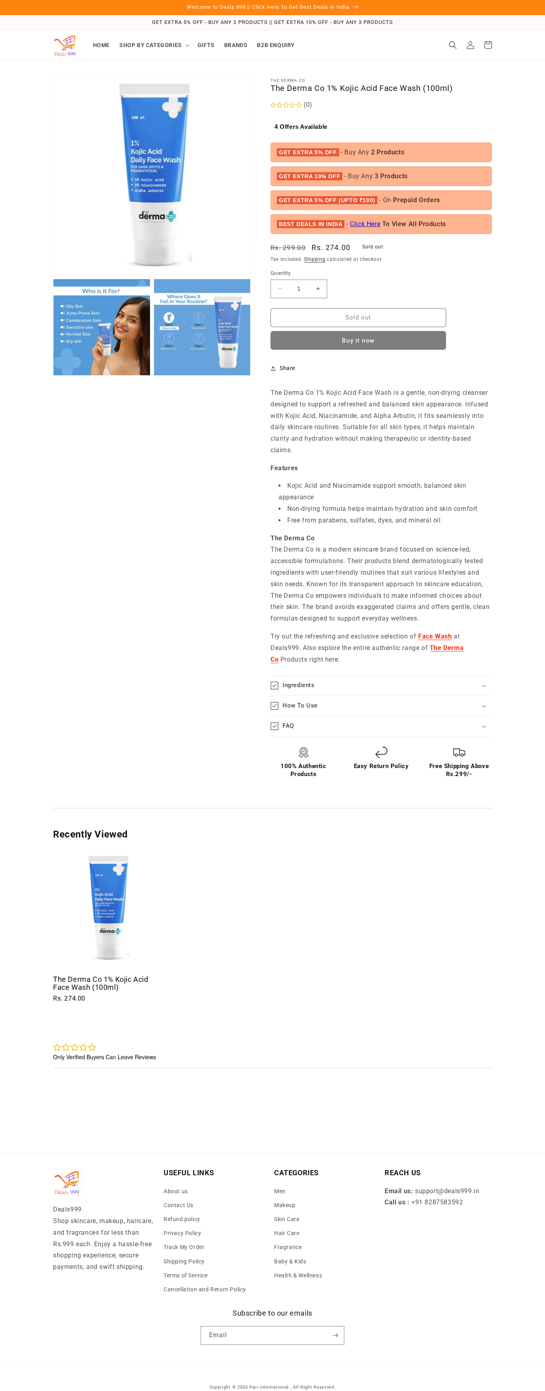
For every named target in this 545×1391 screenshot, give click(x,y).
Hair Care (286, 1233)
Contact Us (179, 1205)
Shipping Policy (184, 1261)
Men (280, 1191)
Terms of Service (186, 1275)
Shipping (315, 259)
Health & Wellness (298, 1275)
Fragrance (288, 1247)
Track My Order (184, 1247)
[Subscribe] (335, 1335)
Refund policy (182, 1219)
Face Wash (435, 636)
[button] (154, 45)
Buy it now (358, 340)
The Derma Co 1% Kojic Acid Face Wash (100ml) (100, 983)
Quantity (280, 273)
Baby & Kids (290, 1261)
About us (176, 1191)
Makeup (285, 1205)
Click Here (365, 224)
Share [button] (287, 368)
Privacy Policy (182, 1233)
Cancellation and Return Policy (205, 1289)
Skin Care (286, 1219)
